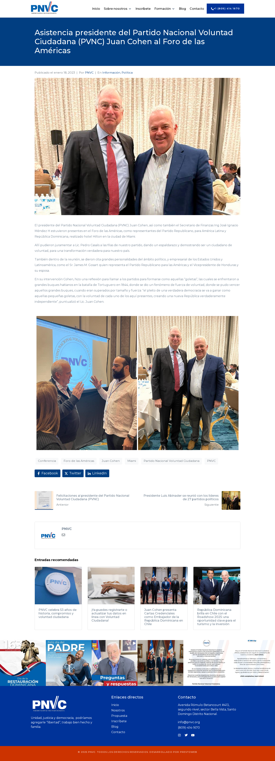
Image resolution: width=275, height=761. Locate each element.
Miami (131, 461)
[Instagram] (179, 735)
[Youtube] (192, 735)
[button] (118, 9)
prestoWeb (188, 752)
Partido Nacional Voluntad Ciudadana (171, 461)
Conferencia (47, 461)
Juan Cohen (111, 461)
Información (111, 72)
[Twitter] (186, 735)
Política (127, 72)
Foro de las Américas (79, 461)
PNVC (89, 72)
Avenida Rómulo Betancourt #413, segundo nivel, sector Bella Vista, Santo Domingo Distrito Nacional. (207, 709)
